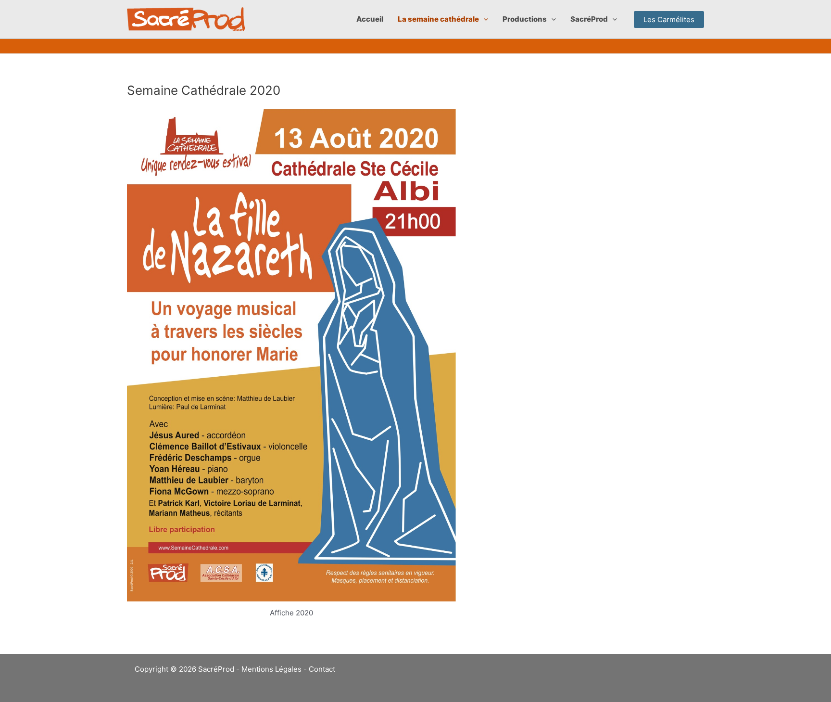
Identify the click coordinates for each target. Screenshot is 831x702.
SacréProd (589, 19)
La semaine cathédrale (438, 19)
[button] (483, 19)
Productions (525, 19)
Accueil (369, 19)
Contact (322, 669)
